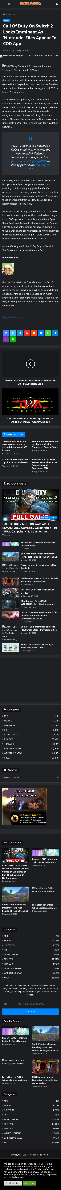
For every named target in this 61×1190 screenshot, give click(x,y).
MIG (6, 716)
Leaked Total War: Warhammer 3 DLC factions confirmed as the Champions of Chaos (39, 615)
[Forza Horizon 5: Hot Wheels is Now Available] (10, 569)
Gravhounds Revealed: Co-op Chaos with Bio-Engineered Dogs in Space (45, 444)
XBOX (15, 14)
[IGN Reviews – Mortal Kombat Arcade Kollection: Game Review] (10, 581)
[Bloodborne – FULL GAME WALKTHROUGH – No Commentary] (10, 604)
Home (8, 14)
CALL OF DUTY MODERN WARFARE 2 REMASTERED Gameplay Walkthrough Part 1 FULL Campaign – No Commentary (29, 527)
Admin (8, 50)
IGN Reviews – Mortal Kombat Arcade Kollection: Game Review (45, 1080)
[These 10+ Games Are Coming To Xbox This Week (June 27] (10, 647)
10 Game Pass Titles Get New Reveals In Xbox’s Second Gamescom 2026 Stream (14, 445)
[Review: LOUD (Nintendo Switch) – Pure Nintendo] (10, 543)
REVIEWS (8, 739)
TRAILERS (9, 744)
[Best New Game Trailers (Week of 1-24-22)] (10, 592)
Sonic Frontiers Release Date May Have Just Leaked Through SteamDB (15, 907)
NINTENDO (9, 725)
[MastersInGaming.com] (30, 3)
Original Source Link (12, 317)
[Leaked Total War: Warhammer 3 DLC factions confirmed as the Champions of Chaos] (10, 615)
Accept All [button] (29, 1183)
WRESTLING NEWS (13, 753)
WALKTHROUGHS (12, 748)
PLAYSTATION (11, 734)
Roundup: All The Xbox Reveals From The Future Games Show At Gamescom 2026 (44, 463)
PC (5, 730)
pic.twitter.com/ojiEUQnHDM (29, 161)
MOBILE (8, 721)
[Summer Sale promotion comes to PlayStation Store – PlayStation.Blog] (10, 633)
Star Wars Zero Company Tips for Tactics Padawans (15, 461)
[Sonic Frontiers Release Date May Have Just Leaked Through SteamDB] (10, 556)
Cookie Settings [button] (12, 1183)
